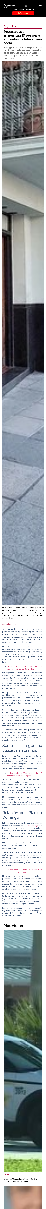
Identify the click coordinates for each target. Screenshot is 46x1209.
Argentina (10, 26)
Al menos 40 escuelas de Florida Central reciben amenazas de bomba (20, 1180)
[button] (40, 6)
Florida (6, 1174)
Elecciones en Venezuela (23, 11)
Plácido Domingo (31, 826)
